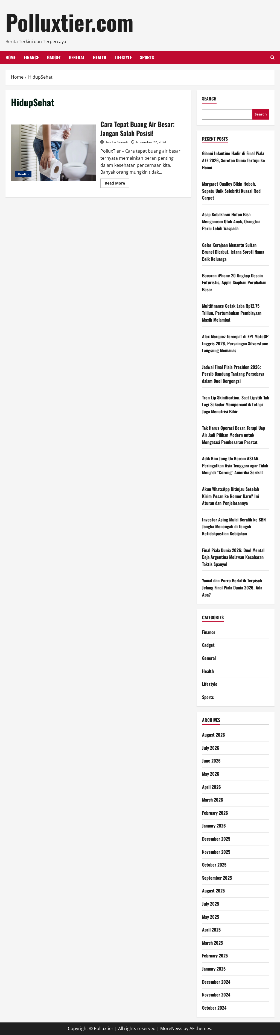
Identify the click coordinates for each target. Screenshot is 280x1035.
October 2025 (214, 864)
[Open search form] (272, 57)
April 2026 (211, 787)
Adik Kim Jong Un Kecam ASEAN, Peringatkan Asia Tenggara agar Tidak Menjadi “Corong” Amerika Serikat (235, 465)
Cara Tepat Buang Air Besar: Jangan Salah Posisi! (53, 152)
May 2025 (210, 917)
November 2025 (216, 852)
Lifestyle (123, 57)
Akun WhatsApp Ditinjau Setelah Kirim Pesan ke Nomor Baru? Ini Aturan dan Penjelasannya (230, 496)
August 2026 (213, 734)
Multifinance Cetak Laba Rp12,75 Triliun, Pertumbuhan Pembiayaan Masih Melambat (231, 313)
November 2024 (216, 994)
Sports (147, 57)
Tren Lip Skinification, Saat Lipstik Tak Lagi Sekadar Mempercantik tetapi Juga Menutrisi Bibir (235, 404)
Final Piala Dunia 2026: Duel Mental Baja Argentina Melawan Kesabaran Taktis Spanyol (233, 557)
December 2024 (216, 981)
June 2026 (211, 760)
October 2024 (214, 1007)
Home (10, 57)
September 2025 (217, 877)
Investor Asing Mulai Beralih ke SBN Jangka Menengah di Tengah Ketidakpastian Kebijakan (234, 526)
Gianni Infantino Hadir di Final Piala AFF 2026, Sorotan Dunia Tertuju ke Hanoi (233, 160)
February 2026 (215, 812)
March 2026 (212, 799)
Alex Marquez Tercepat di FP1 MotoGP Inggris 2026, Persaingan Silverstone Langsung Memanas (235, 343)
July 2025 (210, 903)
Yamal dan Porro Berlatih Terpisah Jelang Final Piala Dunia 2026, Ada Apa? (232, 587)
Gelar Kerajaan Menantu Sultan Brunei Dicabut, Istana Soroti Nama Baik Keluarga (233, 252)
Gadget (54, 57)
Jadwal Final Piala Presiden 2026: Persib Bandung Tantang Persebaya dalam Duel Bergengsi (233, 374)
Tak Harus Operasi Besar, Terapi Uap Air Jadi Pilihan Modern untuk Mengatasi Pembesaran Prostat (233, 435)
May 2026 (210, 773)
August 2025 (213, 890)
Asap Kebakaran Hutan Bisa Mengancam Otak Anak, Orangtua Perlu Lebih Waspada (231, 221)
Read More (117, 184)
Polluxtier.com (69, 22)
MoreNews (171, 1028)
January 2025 (214, 968)
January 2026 (214, 825)
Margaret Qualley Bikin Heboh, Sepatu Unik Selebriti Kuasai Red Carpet (231, 190)
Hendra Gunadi (116, 142)
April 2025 (211, 929)
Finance (31, 57)
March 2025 (212, 942)
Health (99, 57)
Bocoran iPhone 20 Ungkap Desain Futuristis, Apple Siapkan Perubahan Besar (234, 282)
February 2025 (215, 955)
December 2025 (216, 838)
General (77, 57)
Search (209, 99)
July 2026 (210, 748)
